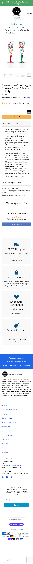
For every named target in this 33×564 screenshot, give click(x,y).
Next (20, 24)
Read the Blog (6, 443)
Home (11, 28)
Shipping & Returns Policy (9, 414)
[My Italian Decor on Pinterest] (9, 477)
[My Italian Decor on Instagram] (7, 477)
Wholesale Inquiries (8, 448)
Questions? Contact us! (8, 431)
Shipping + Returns (13, 183)
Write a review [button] (16, 224)
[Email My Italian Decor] (3, 477)
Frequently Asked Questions (10, 409)
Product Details (11, 124)
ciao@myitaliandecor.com (13, 465)
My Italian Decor (18, 529)
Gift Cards (5, 452)
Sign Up (16, 505)
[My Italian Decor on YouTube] (11, 477)
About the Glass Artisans (9, 422)
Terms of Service (7, 435)
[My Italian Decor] (16, 13)
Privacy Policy (6, 426)
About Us (4, 405)
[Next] (21, 70)
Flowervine (20, 28)
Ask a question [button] (16, 229)
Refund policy (6, 439)
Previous (14, 24)
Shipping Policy (16, 260)
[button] (6, 103)
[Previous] (12, 70)
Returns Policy (16, 314)
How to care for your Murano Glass (16, 340)
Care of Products (7, 418)
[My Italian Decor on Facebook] (5, 477)
